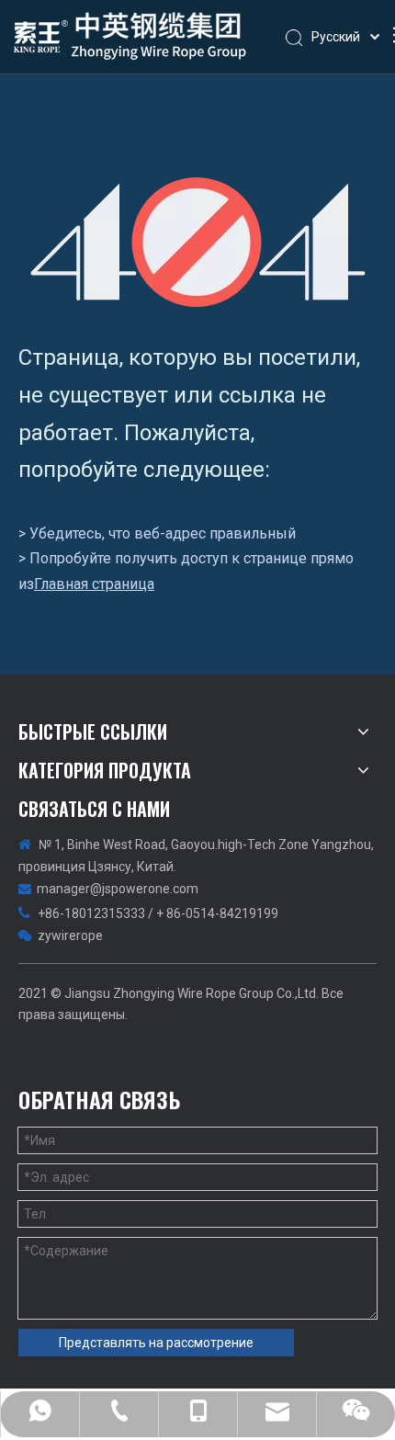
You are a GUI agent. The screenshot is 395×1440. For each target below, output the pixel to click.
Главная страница (94, 584)
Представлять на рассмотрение (156, 1342)
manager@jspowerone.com (117, 888)
